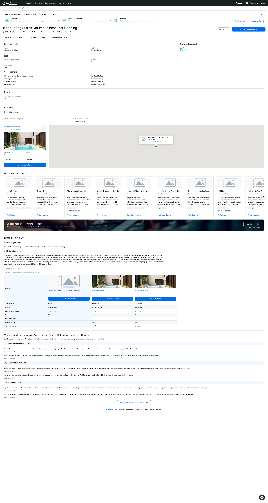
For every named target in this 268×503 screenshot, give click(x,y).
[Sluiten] (261, 14)
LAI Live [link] (221, 191)
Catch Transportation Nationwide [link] (108, 191)
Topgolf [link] (40, 191)
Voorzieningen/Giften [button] (13, 208)
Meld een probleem (113, 410)
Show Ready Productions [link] (78, 191)
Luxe (69, 3)
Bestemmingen (50, 3)
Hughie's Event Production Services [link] (169, 191)
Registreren (254, 3)
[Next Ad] (44, 127)
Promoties (38, 3)
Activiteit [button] (39, 208)
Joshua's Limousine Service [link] (199, 191)
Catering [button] (130, 208)
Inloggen (262, 3)
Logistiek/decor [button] (26, 208)
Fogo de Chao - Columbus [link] (138, 191)
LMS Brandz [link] (12, 191)
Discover (62, 3)
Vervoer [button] (100, 208)
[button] (156, 146)
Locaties (29, 3)
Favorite (224, 29)
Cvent (3, 8)
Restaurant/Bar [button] (139, 208)
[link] (18, 183)
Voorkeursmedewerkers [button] (74, 210)
